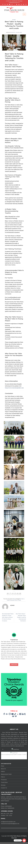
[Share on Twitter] (13, 594)
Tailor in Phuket (18, 600)
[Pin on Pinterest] (18, 594)
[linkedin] (19, 4)
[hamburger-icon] (24, 14)
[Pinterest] (20, 714)
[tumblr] (21, 4)
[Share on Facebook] (10, 594)
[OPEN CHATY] (24, 840)
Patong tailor (12, 600)
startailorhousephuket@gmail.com (10, 823)
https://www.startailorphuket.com (14, 388)
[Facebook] (3, 4)
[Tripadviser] (24, 4)
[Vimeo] (26, 4)
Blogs (14, 19)
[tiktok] (12, 4)
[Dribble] (17, 4)
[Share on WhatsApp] (8, 594)
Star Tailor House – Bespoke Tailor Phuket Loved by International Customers (21, 617)
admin (20, 32)
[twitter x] (14, 4)
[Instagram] (7, 4)
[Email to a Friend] (15, 594)
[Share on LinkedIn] (20, 594)
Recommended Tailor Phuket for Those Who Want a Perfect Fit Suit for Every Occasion (8, 617)
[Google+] (5, 4)
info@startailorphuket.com (8, 821)
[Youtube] (10, 4)
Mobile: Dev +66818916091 (7, 808)
